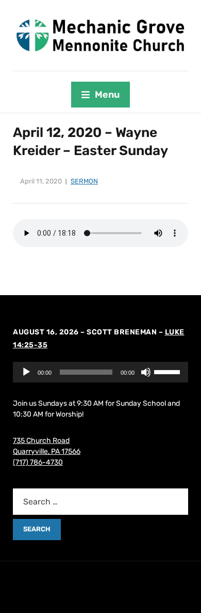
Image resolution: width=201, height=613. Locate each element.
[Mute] (146, 372)
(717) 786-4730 (38, 462)
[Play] (26, 372)
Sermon (84, 181)
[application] (100, 372)
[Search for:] (100, 501)
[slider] (168, 371)
